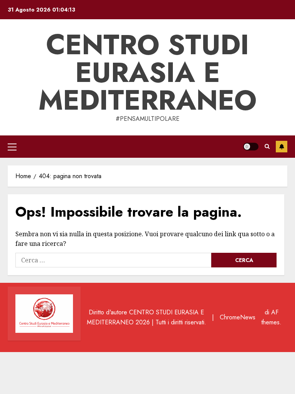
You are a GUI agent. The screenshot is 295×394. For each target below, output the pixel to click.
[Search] (267, 146)
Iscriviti (281, 146)
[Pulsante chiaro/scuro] (251, 146)
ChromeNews (237, 317)
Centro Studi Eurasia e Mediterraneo (147, 72)
